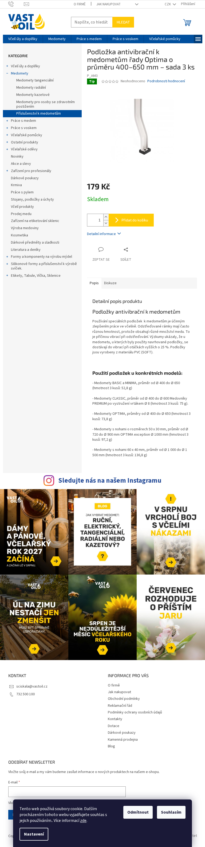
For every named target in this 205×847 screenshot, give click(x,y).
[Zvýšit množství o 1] (106, 217)
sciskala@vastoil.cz (32, 686)
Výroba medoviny (25, 228)
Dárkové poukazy (25, 178)
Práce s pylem (22, 192)
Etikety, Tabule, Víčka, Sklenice (36, 275)
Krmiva (16, 185)
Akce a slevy (21, 163)
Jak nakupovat (108, 4)
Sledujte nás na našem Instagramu (109, 480)
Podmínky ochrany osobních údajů (135, 712)
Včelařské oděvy (24, 149)
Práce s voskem (24, 128)
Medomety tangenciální (35, 80)
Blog (111, 746)
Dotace (113, 726)
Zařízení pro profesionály (31, 171)
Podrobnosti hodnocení (166, 81)
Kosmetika (19, 235)
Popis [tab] (94, 283)
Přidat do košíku (134, 220)
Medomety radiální (31, 87)
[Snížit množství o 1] (106, 223)
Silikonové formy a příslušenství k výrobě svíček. (44, 266)
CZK (168, 4)
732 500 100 (25, 694)
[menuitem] (23, 39)
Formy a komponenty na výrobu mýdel (41, 256)
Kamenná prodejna (123, 739)
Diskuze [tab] (110, 283)
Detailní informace (101, 234)
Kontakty (115, 719)
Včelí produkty (22, 206)
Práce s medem (23, 120)
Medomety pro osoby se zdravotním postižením (45, 104)
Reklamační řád (120, 705)
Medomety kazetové (33, 94)
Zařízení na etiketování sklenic (35, 221)
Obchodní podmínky (124, 698)
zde (83, 820)
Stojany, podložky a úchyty (32, 199)
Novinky (17, 156)
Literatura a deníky (26, 249)
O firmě (80, 4)
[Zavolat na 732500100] (16, 4)
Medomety (19, 73)
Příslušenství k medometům (38, 113)
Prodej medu (21, 214)
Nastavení (34, 834)
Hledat (123, 22)
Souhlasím (171, 812)
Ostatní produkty (24, 142)
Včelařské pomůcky (26, 135)
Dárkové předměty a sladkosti (35, 242)
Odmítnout (138, 812)
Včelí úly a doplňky (25, 66)
